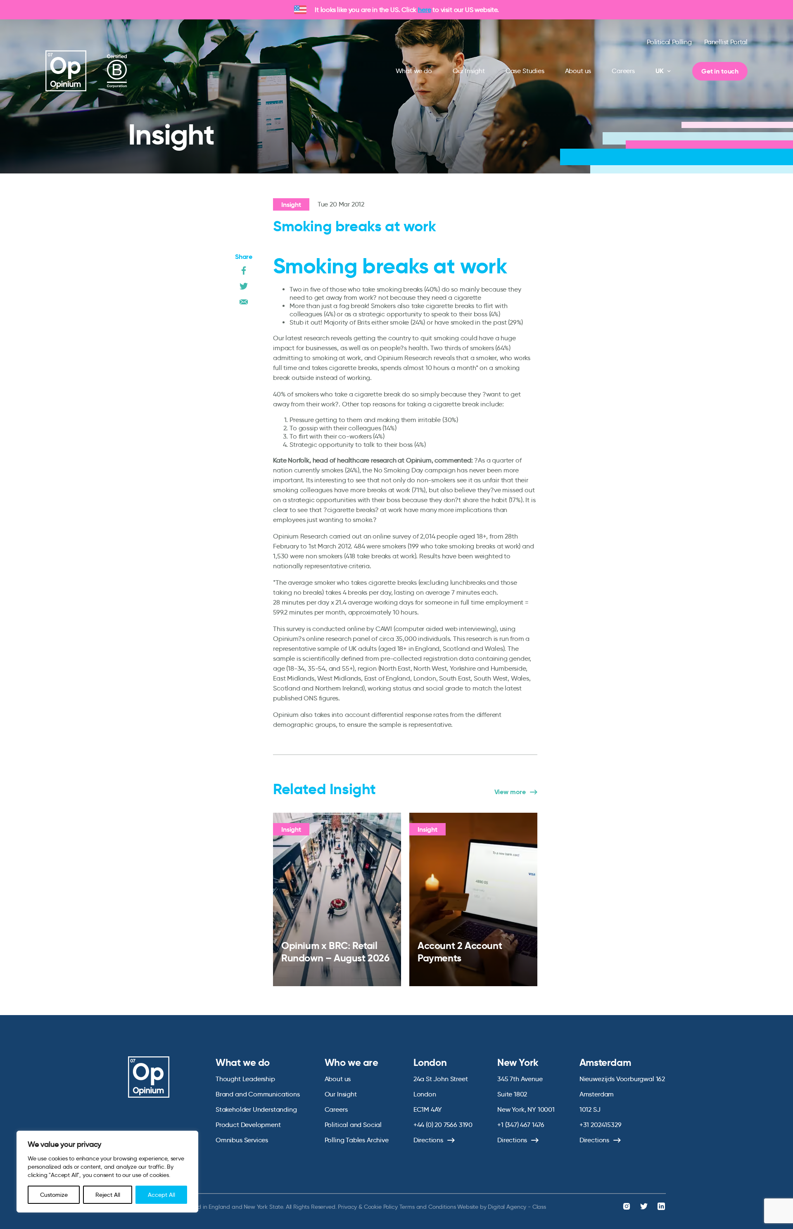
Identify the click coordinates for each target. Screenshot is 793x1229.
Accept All (161, 1194)
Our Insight (469, 71)
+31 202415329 (600, 1125)
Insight (291, 204)
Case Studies (525, 71)
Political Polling (669, 42)
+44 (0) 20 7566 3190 (442, 1125)
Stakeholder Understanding (256, 1109)
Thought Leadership (245, 1079)
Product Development (248, 1125)
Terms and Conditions (427, 1206)
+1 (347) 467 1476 (520, 1125)
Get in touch (719, 71)
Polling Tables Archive (357, 1140)
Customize (54, 1194)
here (424, 10)
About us (578, 71)
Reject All (107, 1194)
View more (510, 792)
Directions (428, 1140)
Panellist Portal (726, 42)
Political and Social (353, 1125)
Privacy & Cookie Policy (367, 1206)
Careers (623, 71)
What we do (414, 71)
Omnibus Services (242, 1140)
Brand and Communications (258, 1094)
